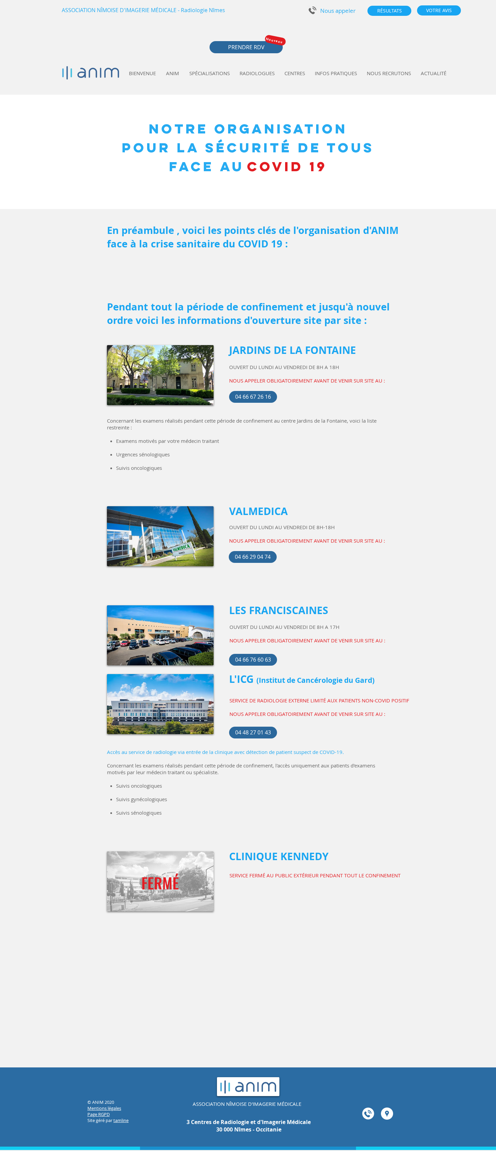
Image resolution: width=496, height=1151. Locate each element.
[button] (338, 11)
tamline (121, 1120)
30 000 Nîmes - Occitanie (248, 1129)
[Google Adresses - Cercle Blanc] (387, 1114)
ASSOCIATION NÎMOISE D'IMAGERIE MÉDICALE (247, 1103)
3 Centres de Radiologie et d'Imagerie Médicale (249, 1122)
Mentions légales (104, 1108)
